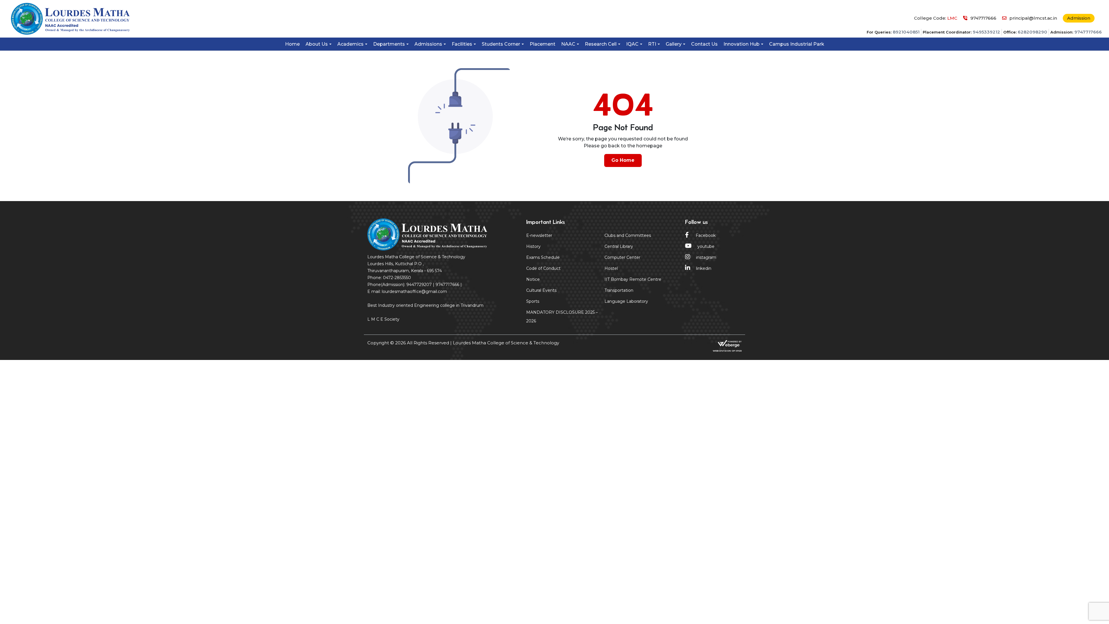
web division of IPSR (727, 350)
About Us (317, 44)
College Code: (935, 18)
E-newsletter (539, 235)
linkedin (703, 268)
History (533, 246)
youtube (705, 246)
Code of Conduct (543, 268)
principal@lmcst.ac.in (1033, 18)
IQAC (632, 44)
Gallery (674, 44)
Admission (1078, 18)
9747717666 (1088, 32)
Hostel (611, 268)
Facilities (462, 44)
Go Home (622, 160)
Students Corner (501, 44)
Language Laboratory (626, 301)
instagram (706, 257)
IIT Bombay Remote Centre (632, 279)
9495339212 (986, 32)
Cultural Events (541, 290)
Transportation (618, 290)
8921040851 (906, 32)
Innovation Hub (741, 44)
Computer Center (622, 257)
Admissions (428, 44)
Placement (542, 44)
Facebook (705, 235)
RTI (652, 44)
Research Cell (601, 44)
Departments (389, 44)
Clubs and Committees (627, 235)
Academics (350, 44)
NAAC (568, 44)
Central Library (618, 246)
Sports (532, 301)
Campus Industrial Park (796, 44)
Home (292, 44)
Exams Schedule (543, 257)
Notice (533, 279)
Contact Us (704, 44)
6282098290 (1032, 32)
